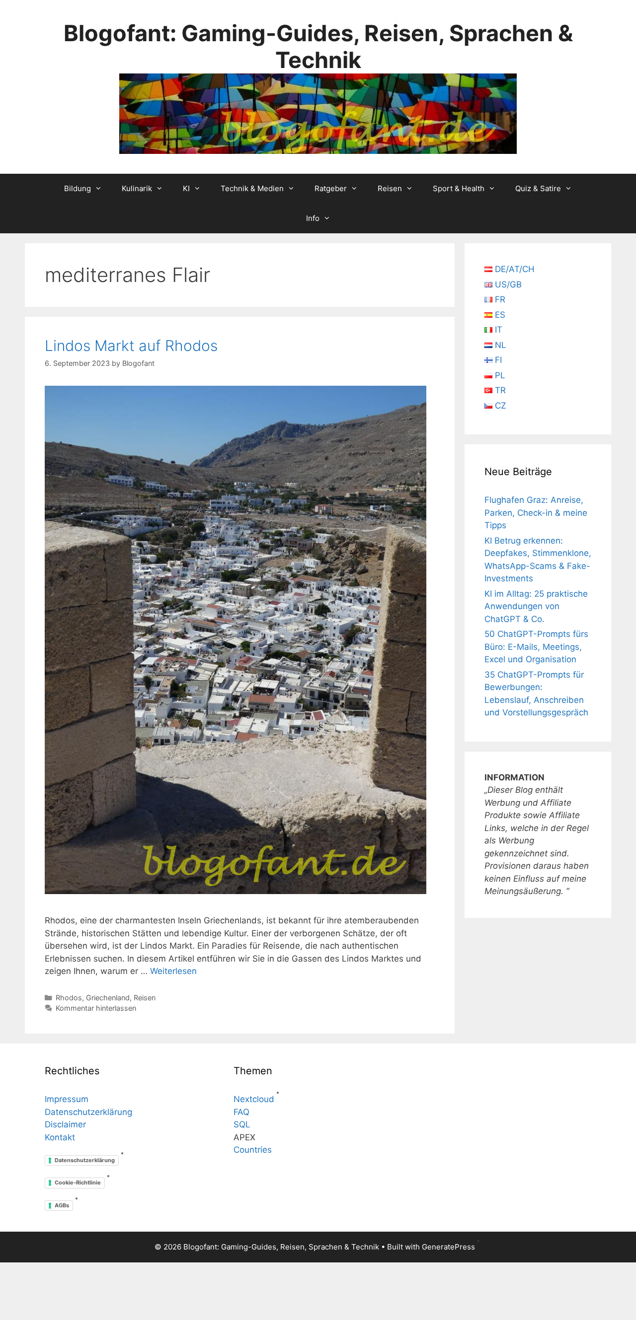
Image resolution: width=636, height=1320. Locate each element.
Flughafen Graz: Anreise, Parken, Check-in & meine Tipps (535, 512)
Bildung (77, 188)
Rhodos (69, 997)
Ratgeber (331, 188)
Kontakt (60, 1137)
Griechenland (108, 997)
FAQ (241, 1112)
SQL (242, 1124)
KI (186, 188)
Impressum (66, 1099)
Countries (253, 1150)
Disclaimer (65, 1124)
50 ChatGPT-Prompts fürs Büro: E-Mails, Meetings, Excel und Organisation (536, 646)
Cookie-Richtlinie (78, 1182)
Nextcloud (254, 1099)
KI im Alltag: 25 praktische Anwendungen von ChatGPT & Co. (536, 606)
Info (312, 218)
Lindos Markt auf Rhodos (131, 345)
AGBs (62, 1205)
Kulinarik (137, 188)
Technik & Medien (252, 188)
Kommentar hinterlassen (96, 1008)
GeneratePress (448, 1246)
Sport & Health (458, 188)
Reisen (390, 188)
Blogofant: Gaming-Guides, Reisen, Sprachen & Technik (318, 46)
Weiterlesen (173, 971)
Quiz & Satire (538, 188)
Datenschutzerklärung (88, 1112)
